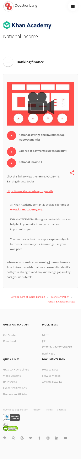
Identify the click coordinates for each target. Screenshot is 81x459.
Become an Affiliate (15, 394)
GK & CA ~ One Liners (16, 369)
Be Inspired (10, 382)
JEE (44, 341)
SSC (53, 353)
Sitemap (61, 409)
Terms (49, 409)
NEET (45, 335)
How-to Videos (51, 376)
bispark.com (21, 409)
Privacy (37, 409)
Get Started (10, 335)
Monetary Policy (60, 296)
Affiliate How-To (52, 382)
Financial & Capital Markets (60, 301)
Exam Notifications (15, 388)
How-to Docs (50, 369)
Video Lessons (12, 376)
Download (9, 341)
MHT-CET (55, 347)
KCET (45, 347)
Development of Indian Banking (28, 296)
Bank (45, 353)
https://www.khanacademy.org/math (30, 191)
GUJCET (67, 347)
